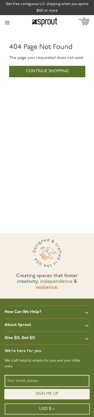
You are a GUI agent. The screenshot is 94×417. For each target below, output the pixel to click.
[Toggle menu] (7, 22)
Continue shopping (47, 71)
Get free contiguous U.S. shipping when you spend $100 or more (47, 7)
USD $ (45, 409)
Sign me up (47, 394)
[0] (84, 22)
